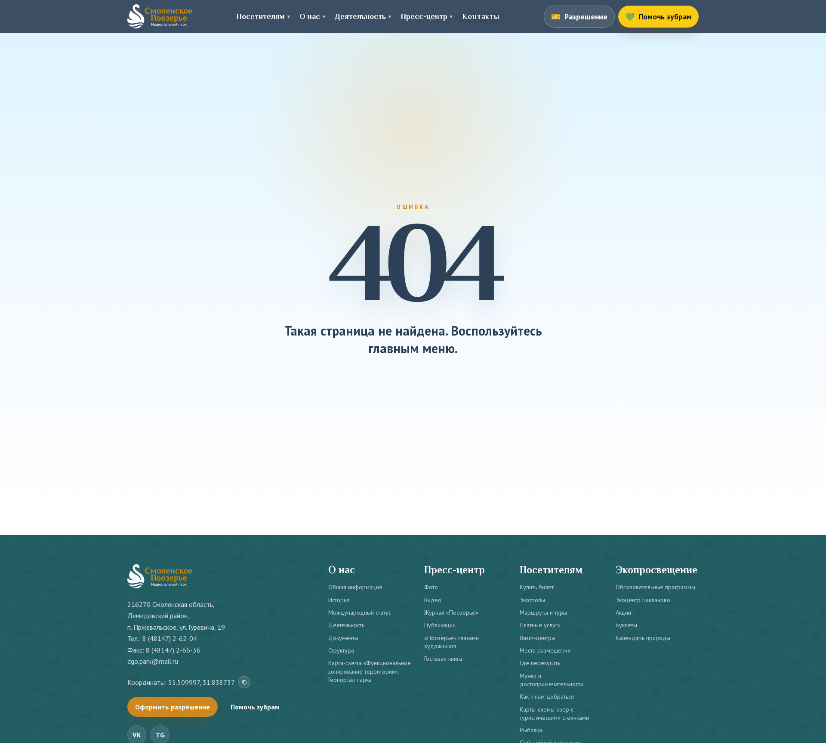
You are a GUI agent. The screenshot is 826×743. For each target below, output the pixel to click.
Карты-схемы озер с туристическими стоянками (554, 713)
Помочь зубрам (255, 707)
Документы (343, 638)
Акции (623, 612)
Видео (432, 600)
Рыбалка (531, 730)
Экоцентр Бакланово (643, 600)
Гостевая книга (443, 658)
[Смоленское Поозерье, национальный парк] (159, 16)
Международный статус (359, 612)
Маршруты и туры (543, 612)
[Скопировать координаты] (244, 682)
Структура (341, 650)
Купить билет (537, 587)
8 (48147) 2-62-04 (169, 638)
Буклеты (626, 625)
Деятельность (346, 625)
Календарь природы (643, 638)
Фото (431, 587)
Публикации (440, 625)
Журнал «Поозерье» (451, 612)
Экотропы (532, 600)
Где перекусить (540, 663)
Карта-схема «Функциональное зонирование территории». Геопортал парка (369, 671)
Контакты (480, 16)
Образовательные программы (655, 587)
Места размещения (545, 650)
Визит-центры (537, 638)
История (339, 600)
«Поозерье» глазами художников (451, 642)
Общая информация (355, 587)
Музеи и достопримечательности (551, 680)
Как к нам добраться (547, 696)
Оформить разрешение (172, 707)
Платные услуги (540, 625)
